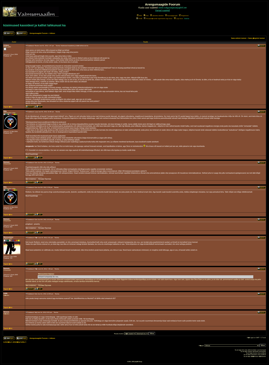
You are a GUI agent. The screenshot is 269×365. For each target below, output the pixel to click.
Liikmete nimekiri (158, 15)
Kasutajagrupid (172, 15)
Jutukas (186, 18)
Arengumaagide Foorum (39, 33)
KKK (140, 15)
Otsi (147, 15)
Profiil (140, 18)
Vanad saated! (162, 10)
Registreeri (185, 15)
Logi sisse (179, 18)
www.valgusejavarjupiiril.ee (172, 7)
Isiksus (52, 33)
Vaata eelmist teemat (238, 38)
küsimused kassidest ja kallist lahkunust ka (34, 25)
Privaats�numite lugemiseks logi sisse (159, 18)
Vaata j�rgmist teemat (256, 38)
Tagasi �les (8, 107)
